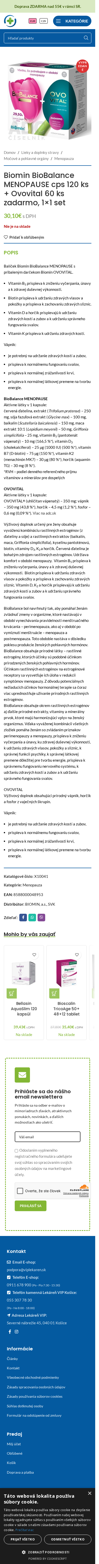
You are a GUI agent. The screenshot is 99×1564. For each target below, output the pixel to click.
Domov (10, 152)
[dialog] (47, 1526)
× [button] (89, 1493)
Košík (11, 1462)
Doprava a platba (20, 1472)
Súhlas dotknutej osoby (25, 1406)
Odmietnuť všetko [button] (68, 1539)
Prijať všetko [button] (23, 1539)
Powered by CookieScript (47, 1558)
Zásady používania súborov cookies (34, 1396)
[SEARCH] (86, 38)
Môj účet (14, 1444)
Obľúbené (14, 1453)
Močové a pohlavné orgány (26, 158)
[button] (12, 993)
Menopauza (64, 158)
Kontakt (13, 1368)
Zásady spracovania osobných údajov (36, 1387)
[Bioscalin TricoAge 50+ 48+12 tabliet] (66, 973)
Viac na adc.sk (44, 513)
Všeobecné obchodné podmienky (33, 1377)
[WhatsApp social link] (32, 917)
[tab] (11, 252)
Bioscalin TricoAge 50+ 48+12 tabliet (66, 1009)
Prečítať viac (24, 1530)
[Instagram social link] (16, 1331)
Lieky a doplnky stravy (40, 152)
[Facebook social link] (23, 917)
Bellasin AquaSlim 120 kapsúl (24, 1009)
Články (12, 1358)
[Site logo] (10, 20)
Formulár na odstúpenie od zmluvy (34, 1415)
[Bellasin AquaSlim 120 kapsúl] (24, 973)
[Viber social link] (41, 917)
